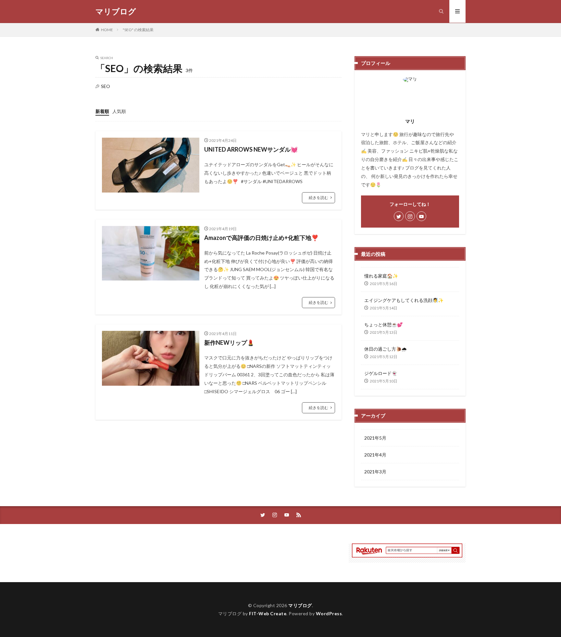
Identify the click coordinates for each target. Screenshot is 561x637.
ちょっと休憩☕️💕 (383, 324)
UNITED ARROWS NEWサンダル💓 (251, 149)
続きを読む (318, 197)
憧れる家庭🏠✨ (381, 276)
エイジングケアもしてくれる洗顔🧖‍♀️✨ (403, 300)
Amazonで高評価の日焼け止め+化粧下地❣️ (261, 237)
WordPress (329, 613)
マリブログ (115, 11)
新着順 (102, 111)
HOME (107, 29)
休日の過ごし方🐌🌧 (385, 349)
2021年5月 (375, 438)
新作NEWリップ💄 (229, 342)
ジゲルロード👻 (380, 373)
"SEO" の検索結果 (138, 29)
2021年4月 (375, 454)
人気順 (119, 111)
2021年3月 (375, 471)
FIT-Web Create (267, 613)
